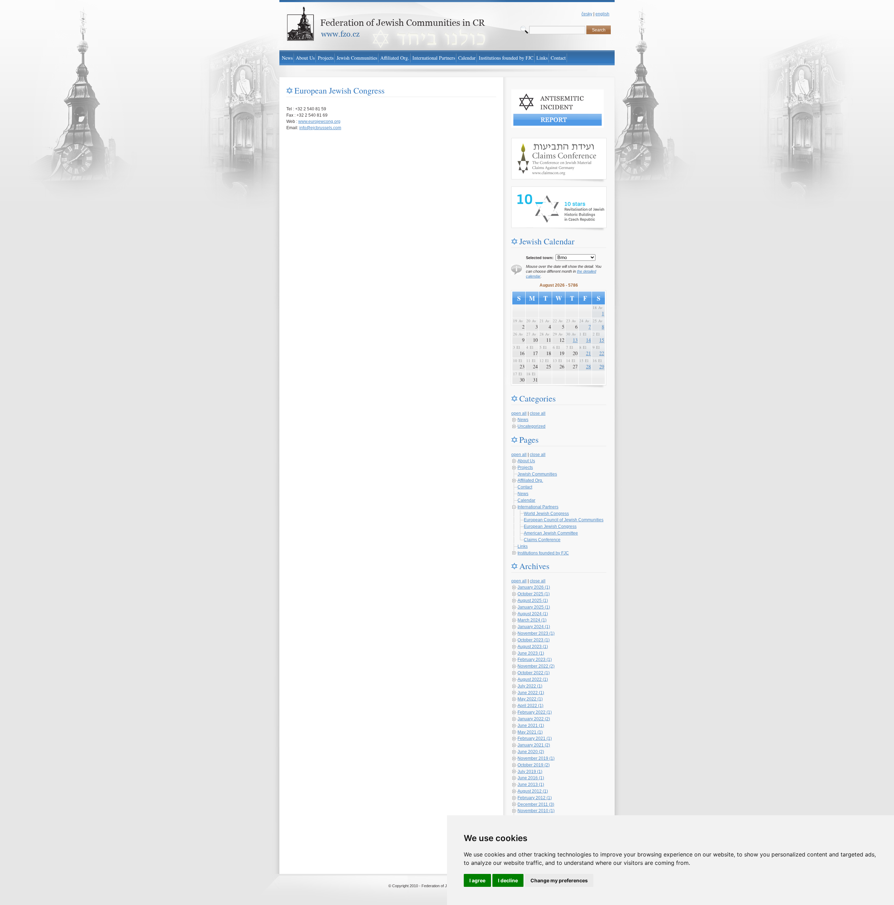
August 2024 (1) (533, 613)
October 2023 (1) (534, 640)
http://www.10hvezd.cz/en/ (535, 189)
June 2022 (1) (531, 692)
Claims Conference (542, 539)
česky (586, 14)
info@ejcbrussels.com (320, 127)
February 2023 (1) (535, 659)
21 (588, 353)
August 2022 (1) (533, 679)
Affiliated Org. (530, 480)
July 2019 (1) (530, 771)
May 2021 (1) (530, 732)
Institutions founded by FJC (543, 553)
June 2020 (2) (531, 751)
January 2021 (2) (534, 745)
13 (575, 340)
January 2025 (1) (534, 607)
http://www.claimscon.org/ (535, 141)
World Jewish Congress (546, 513)
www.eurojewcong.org (319, 121)
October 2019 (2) (534, 765)
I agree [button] (477, 880)
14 (588, 340)
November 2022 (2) (536, 666)
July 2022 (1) (530, 686)
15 (601, 340)
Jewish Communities (537, 474)
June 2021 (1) (531, 725)
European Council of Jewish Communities (563, 519)
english (602, 14)
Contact (525, 487)
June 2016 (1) (531, 777)
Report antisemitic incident (536, 92)
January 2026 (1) (534, 587)
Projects (525, 467)
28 (588, 366)
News (523, 419)
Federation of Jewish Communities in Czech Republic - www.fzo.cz (342, 3)
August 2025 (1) (533, 600)
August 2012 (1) (533, 791)
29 (601, 366)
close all (537, 413)
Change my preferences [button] (559, 880)
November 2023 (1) (536, 633)
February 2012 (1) (535, 797)
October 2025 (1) (534, 593)
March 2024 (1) (532, 620)
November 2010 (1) (536, 810)
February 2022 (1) (535, 712)
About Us (526, 460)
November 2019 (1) (536, 758)
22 (601, 353)
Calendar (526, 500)
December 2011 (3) (536, 804)
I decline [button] (508, 880)
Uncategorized (531, 426)
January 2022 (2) (534, 718)
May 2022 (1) (530, 699)
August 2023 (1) (533, 646)
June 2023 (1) (531, 653)
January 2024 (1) (534, 626)
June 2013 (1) (531, 784)
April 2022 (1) (530, 705)
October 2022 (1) (534, 672)
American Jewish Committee (551, 533)
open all (519, 413)
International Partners (538, 507)
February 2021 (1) (535, 738)
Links (523, 546)
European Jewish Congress (550, 526)
